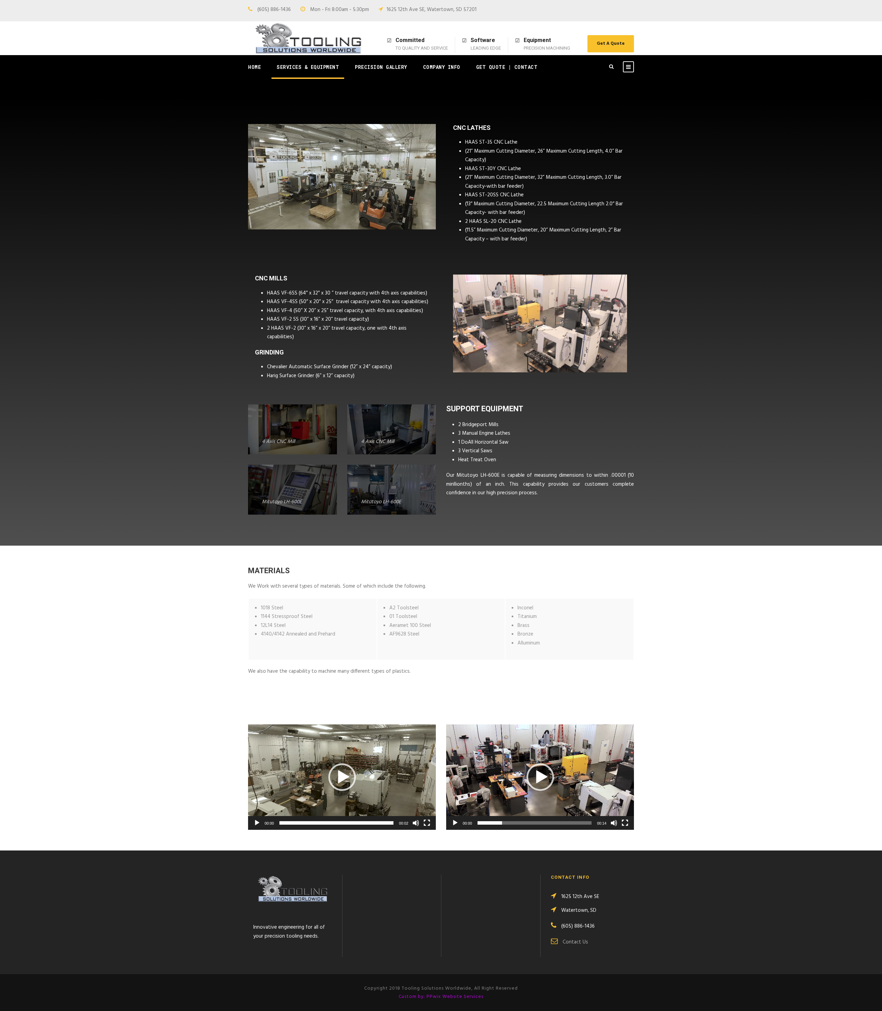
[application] (342, 777)
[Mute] (415, 822)
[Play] (257, 822)
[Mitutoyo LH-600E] (292, 489)
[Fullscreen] (426, 822)
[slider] (336, 823)
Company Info (441, 67)
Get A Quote (611, 43)
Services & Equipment (308, 67)
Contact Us (575, 942)
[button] (342, 777)
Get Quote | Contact (507, 67)
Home (254, 67)
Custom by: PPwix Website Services (441, 997)
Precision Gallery (381, 67)
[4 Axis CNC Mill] (292, 429)
